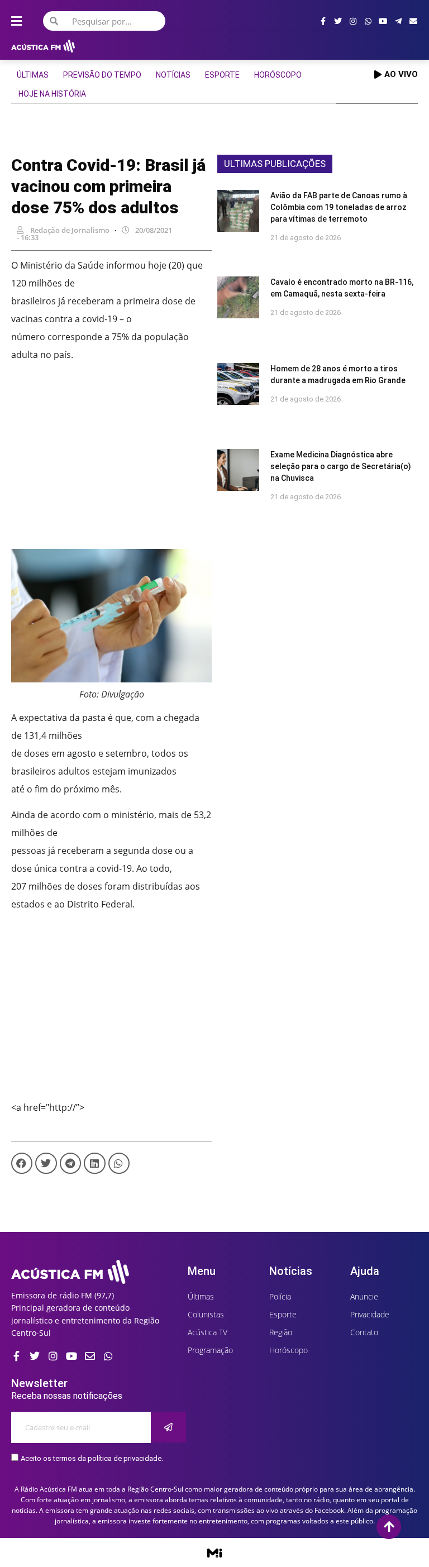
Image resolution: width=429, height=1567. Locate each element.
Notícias (173, 74)
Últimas (33, 74)
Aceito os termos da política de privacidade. (92, 1458)
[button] (21, 1163)
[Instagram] (353, 21)
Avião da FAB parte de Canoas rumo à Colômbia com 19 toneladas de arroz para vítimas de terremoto (338, 207)
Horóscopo (278, 74)
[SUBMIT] (168, 1427)
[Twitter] (338, 21)
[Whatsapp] (368, 21)
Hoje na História (52, 93)
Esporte (222, 74)
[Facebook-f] (323, 21)
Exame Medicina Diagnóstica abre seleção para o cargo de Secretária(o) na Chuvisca (340, 466)
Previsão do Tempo (102, 74)
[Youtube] (383, 21)
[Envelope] (413, 21)
